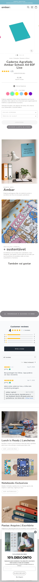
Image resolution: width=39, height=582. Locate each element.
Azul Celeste (12, 94)
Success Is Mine (24, 58)
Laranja (26, 94)
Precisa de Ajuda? (10, 116)
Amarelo (17, 94)
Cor (19, 90)
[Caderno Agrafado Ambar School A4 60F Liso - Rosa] (2, 300)
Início (10, 58)
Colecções (16, 58)
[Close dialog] (35, 532)
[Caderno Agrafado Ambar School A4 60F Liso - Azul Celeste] (5, 300)
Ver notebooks (10, 491)
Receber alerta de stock (19, 127)
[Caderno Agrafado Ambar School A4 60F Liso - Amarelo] (7, 300)
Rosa (8, 94)
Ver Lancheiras (10, 449)
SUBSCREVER (19, 573)
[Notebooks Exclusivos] (19, 467)
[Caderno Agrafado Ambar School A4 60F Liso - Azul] (9, 300)
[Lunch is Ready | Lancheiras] (19, 424)
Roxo (30, 94)
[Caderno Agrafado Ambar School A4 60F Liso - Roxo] (13, 300)
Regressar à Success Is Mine (21, 314)
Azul (21, 94)
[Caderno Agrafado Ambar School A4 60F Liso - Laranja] (11, 300)
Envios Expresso (9, 112)
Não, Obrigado (19, 577)
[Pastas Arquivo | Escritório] (19, 509)
